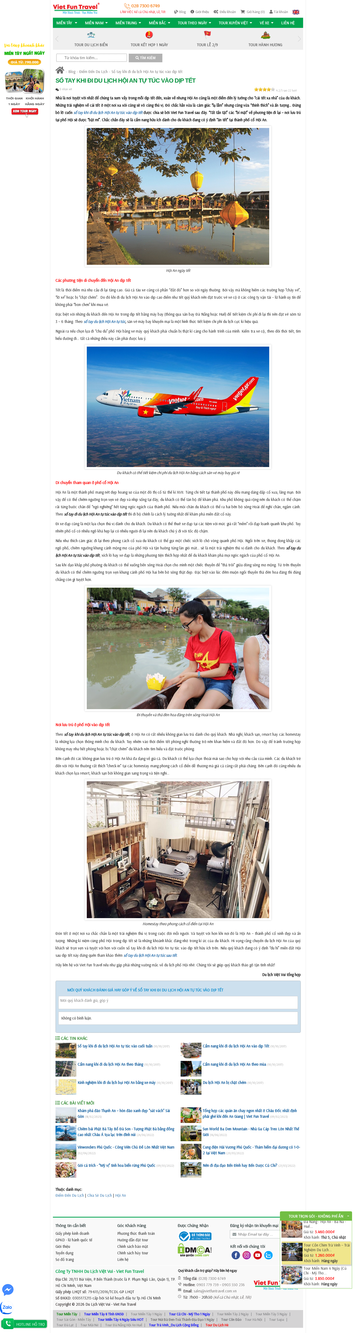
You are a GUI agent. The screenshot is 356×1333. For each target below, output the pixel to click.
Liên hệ (288, 22)
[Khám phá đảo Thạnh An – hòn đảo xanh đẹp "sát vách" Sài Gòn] (66, 1115)
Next (299, 39)
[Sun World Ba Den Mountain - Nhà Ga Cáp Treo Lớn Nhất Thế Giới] (191, 1133)
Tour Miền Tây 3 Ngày (271, 1314)
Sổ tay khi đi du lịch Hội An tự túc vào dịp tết (147, 71)
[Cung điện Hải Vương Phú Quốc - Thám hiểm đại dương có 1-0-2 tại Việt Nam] (191, 1151)
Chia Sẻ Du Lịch (99, 1195)
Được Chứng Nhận (193, 1225)
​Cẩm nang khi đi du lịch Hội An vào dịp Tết (236, 1045)
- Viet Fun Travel (123, 1304)
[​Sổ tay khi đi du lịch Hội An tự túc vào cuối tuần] (66, 1050)
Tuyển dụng (64, 1252)
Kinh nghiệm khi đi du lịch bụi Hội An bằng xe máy (117, 1082)
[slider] (264, 89)
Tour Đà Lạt (65, 1325)
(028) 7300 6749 (212, 1278)
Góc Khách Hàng (131, 1225)
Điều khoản (228, 11)
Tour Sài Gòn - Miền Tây (74, 1319)
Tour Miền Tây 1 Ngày (146, 1314)
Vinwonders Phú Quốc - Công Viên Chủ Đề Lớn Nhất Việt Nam (126, 1147)
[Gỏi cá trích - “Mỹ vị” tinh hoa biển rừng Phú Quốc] (66, 1170)
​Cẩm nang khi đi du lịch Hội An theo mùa (234, 1064)
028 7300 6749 (145, 6)
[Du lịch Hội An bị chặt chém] (191, 1087)
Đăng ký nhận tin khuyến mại (254, 1225)
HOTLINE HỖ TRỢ (30, 1324)
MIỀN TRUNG (126, 22)
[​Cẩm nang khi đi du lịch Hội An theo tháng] (66, 1069)
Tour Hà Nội (253, 1319)
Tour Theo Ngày (192, 22)
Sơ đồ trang (65, 1259)
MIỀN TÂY (64, 22)
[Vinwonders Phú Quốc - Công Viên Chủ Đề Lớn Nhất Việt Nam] (66, 1151)
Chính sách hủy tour (132, 1252)
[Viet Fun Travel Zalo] (267, 1254)
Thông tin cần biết (71, 1225)
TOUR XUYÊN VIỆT (233, 22)
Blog (182, 11)
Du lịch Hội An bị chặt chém (224, 1082)
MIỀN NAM (94, 22)
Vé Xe (264, 22)
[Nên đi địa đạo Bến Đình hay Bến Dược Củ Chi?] (191, 1170)
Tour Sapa (276, 1319)
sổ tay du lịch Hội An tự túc (104, 321)
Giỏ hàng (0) (255, 11)
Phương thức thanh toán (136, 1233)
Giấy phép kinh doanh (72, 1233)
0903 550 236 (233, 1284)
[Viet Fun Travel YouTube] (256, 1254)
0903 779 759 (208, 1284)
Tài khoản (281, 11)
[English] (296, 11)
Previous (57, 39)
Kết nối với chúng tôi (247, 1246)
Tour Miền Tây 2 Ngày (233, 1314)
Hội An (120, 1195)
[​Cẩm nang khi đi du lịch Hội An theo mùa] (191, 1069)
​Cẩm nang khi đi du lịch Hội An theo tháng (110, 1064)
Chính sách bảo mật (132, 1246)
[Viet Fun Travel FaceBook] (234, 1254)
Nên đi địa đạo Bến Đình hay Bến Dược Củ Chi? (240, 1165)
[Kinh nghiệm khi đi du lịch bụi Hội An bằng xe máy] (66, 1087)
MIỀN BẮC (157, 22)
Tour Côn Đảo (231, 1319)
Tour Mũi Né (89, 1325)
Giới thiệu (202, 11)
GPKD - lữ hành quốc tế (74, 1239)
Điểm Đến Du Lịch (93, 71)
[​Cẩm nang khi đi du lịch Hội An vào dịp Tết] (191, 1050)
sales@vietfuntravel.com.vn (215, 1290)
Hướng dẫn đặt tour (132, 1239)
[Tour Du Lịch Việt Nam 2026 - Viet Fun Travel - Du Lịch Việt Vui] (76, 7)
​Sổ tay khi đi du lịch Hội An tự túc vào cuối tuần (115, 1045)
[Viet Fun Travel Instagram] (245, 1254)
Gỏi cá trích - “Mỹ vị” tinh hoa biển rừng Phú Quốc (116, 1165)
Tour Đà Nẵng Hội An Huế (123, 1325)
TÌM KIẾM (147, 58)
